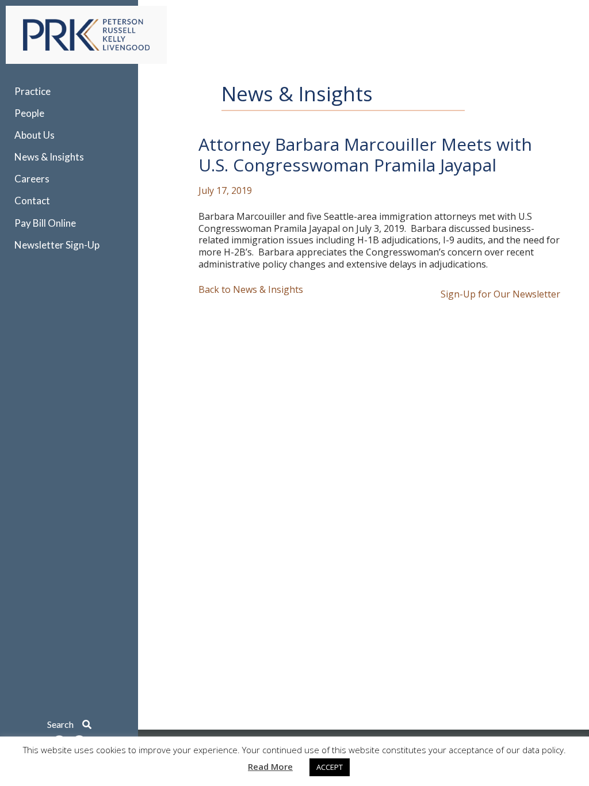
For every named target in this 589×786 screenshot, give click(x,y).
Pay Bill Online (45, 223)
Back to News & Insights (250, 290)
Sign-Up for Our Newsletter (500, 294)
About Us (34, 135)
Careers (31, 179)
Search (64, 724)
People (29, 113)
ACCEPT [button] (329, 767)
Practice (32, 91)
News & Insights (49, 157)
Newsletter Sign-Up (57, 245)
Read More (270, 766)
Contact (32, 200)
